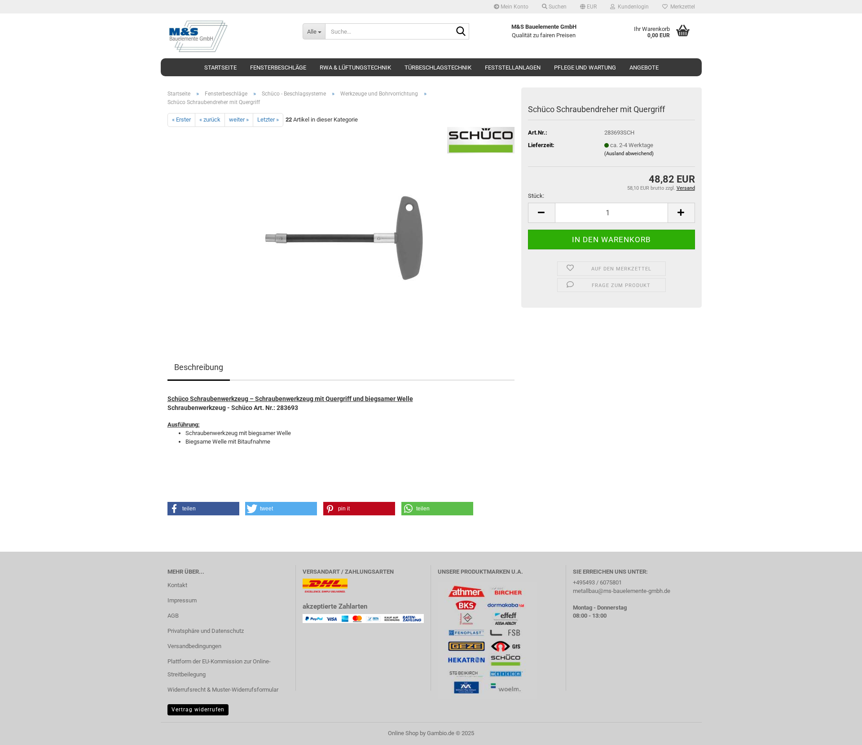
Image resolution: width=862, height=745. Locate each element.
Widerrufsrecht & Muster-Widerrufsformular (222, 689)
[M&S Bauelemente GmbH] (228, 35)
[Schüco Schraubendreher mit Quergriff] (341, 227)
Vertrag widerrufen (198, 709)
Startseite (220, 67)
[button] (588, 6)
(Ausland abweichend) (629, 154)
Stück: (536, 195)
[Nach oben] (837, 731)
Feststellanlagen (513, 67)
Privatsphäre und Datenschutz (205, 630)
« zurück (209, 119)
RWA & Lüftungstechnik (355, 67)
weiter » (239, 119)
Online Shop (403, 733)
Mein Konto (513, 7)
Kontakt (177, 585)
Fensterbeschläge (278, 67)
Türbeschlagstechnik (438, 67)
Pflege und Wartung (585, 67)
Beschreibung (198, 367)
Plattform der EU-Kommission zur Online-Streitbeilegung (219, 668)
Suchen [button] (557, 7)
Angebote (644, 67)
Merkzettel (681, 7)
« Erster (181, 119)
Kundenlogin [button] (632, 7)
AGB (173, 615)
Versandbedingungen (194, 646)
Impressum (182, 600)
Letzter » (268, 119)
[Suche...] (460, 32)
